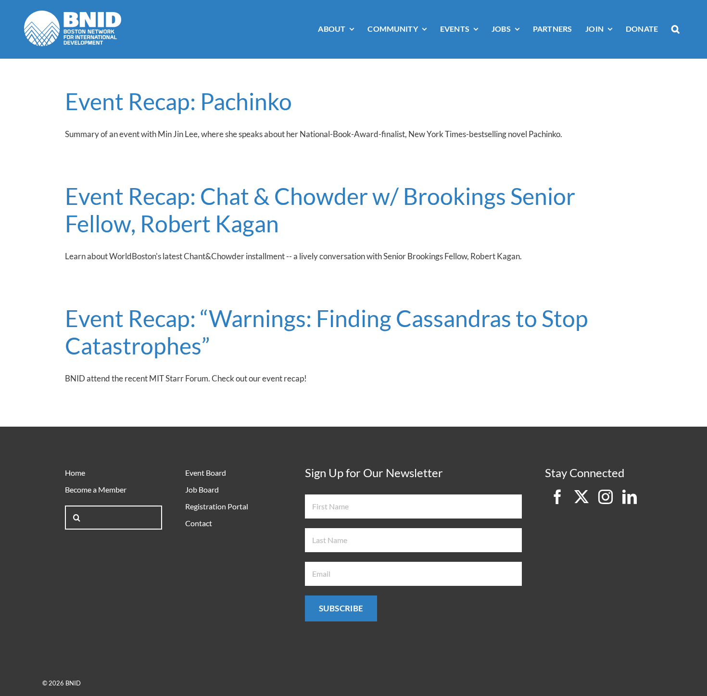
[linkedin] (629, 497)
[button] (675, 30)
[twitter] (581, 497)
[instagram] (605, 497)
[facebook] (557, 497)
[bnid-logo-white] (72, 15)
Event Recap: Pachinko (178, 101)
